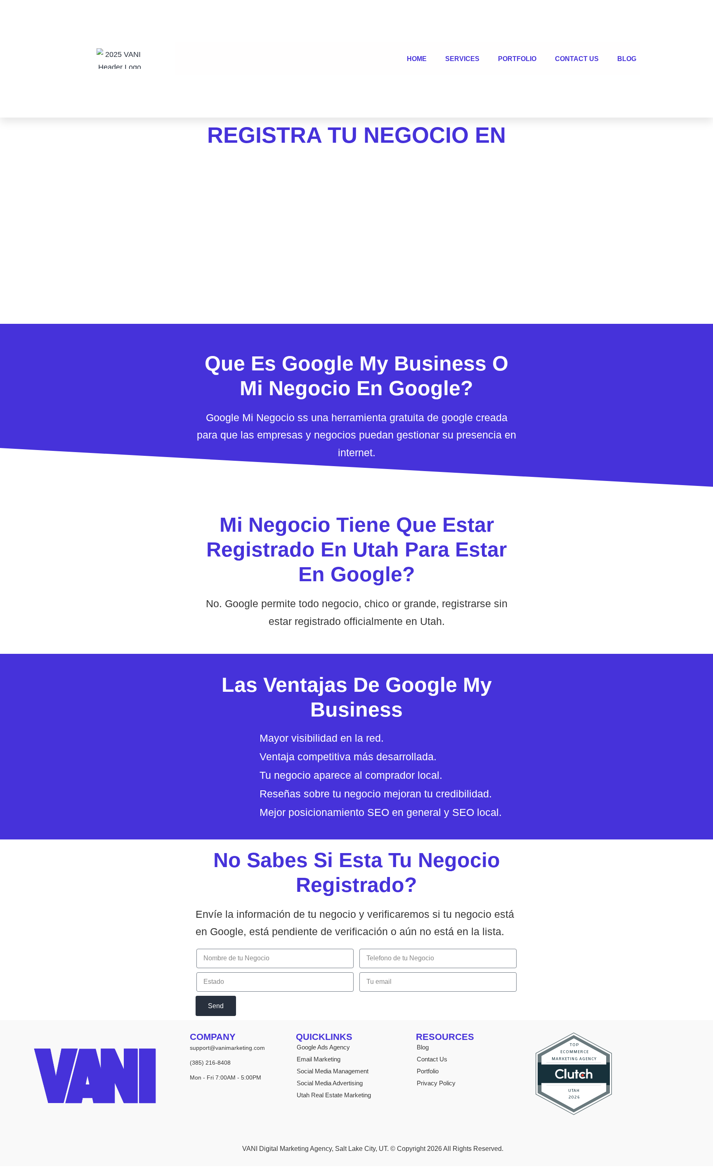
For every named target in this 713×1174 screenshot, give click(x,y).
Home (417, 58)
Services (462, 58)
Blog (626, 58)
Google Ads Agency (323, 1047)
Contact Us (577, 58)
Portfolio (517, 58)
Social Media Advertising (330, 1083)
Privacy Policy (436, 1083)
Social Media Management (332, 1071)
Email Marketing (318, 1059)
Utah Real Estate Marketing (334, 1095)
